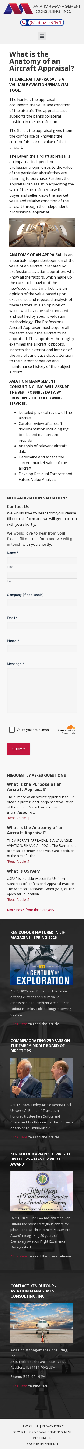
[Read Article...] (18, 818)
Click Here (18, 1024)
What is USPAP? (23, 871)
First (10, 566)
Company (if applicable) (25, 595)
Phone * (13, 641)
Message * (15, 664)
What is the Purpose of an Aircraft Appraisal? (34, 786)
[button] (42, 36)
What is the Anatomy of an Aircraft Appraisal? (35, 830)
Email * (12, 618)
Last (10, 581)
